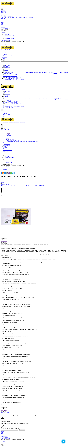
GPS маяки (3, 185)
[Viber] (9, 173)
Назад (8, 133)
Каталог (8, 134)
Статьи (2, 433)
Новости (3, 432)
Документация (4, 436)
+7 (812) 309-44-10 (5, 28)
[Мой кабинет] (1, 111)
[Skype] (12, 173)
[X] (7, 173)
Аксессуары (8, 185)
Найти (2, 445)
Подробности (4, 241)
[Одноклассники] (3, 173)
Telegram (5, 44)
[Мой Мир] (5, 173)
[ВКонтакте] (1, 173)
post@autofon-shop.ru (6, 40)
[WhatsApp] (11, 173)
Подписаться (22, 429)
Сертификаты (4, 434)
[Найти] (2, 9)
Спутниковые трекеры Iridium (21, 185)
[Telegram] (14, 173)
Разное (12, 185)
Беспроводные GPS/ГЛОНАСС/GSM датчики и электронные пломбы (44, 185)
